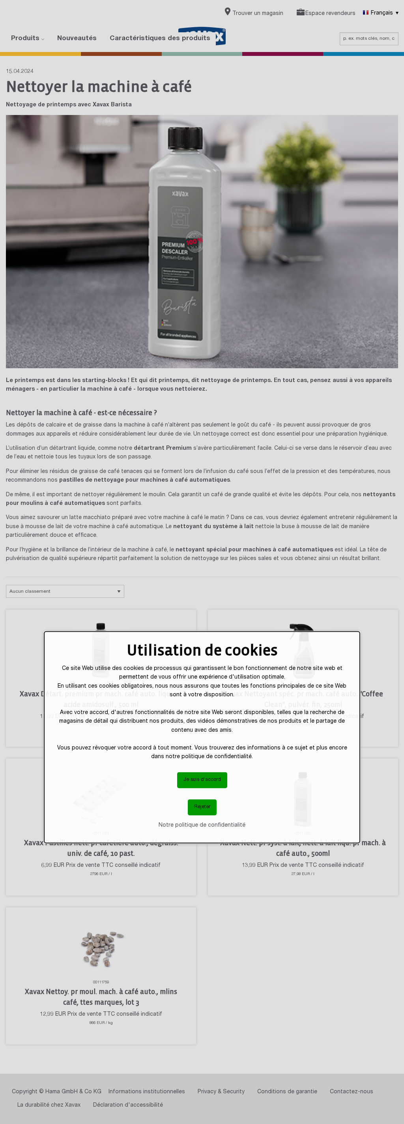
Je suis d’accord (202, 780)
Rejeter (202, 807)
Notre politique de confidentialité (202, 825)
